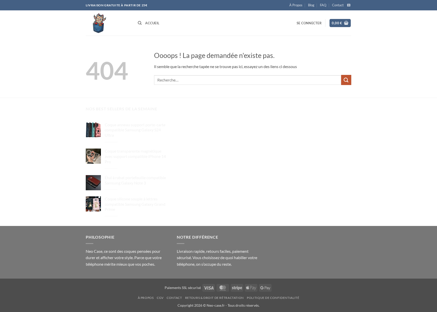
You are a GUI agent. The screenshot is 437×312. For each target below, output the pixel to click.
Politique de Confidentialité (273, 298)
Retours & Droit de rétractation (214, 298)
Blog (311, 5)
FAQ (323, 5)
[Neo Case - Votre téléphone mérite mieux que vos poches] (108, 23)
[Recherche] (140, 23)
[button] (309, 23)
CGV (160, 298)
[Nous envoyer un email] (348, 5)
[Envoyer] (346, 80)
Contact (338, 5)
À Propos (295, 5)
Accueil (152, 23)
